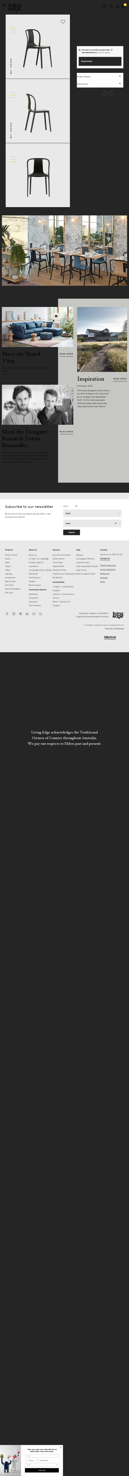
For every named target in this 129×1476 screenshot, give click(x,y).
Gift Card (9, 593)
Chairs (79, 16)
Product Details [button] (83, 77)
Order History (58, 559)
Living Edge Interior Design (40, 570)
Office (7, 570)
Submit (72, 532)
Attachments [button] (82, 84)
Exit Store (9, 585)
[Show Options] (56, 1464)
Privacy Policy (109, 628)
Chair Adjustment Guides (87, 566)
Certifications (35, 577)
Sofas (7, 562)
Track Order (58, 562)
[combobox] (71, 506)
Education (33, 602)
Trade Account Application (64, 574)
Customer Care (82, 562)
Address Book (58, 566)
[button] (100, 61)
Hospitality (33, 598)
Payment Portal (59, 570)
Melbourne (104, 573)
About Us (33, 555)
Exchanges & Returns (85, 559)
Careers (32, 581)
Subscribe (41, 1470)
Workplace (33, 594)
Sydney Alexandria (108, 565)
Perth (102, 582)
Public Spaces (35, 605)
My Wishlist (57, 577)
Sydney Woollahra (108, 569)
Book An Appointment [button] (85, 574)
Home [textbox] (65, 506)
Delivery (79, 555)
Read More (66, 354)
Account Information (62, 555)
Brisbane (104, 578)
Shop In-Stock (11, 555)
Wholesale (33, 574)
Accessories (10, 577)
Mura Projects (35, 585)
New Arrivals (10, 581)
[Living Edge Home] (15, 7)
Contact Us (105, 558)
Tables (8, 566)
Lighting (8, 574)
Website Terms (119, 628)
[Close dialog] (60, 1447)
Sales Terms (81, 570)
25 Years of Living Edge (39, 559)
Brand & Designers (13, 589)
